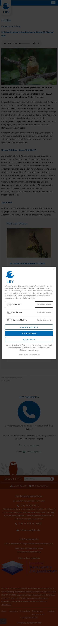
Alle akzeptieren (29, 333)
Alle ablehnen (29, 339)
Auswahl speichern (29, 327)
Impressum (23, 354)
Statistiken (17, 312)
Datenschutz (34, 354)
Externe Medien (20, 320)
